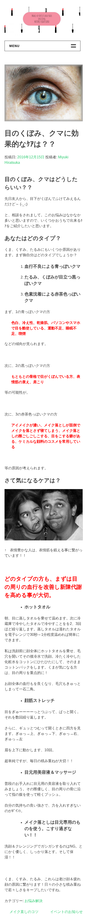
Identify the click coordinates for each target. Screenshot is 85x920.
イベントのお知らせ (66, 912)
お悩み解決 (33, 901)
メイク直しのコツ (24, 912)
